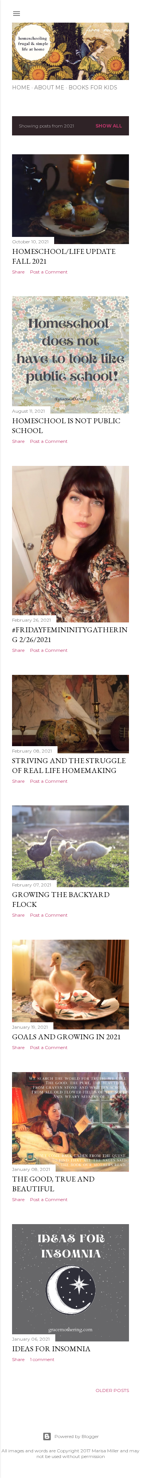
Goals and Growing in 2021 (66, 1037)
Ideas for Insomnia (51, 1349)
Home (21, 87)
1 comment (42, 1359)
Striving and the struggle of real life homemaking (69, 765)
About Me (49, 87)
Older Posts (112, 1390)
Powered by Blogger (77, 1436)
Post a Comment (49, 272)
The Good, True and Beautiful (53, 1184)
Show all (109, 126)
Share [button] (18, 272)
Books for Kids (92, 87)
